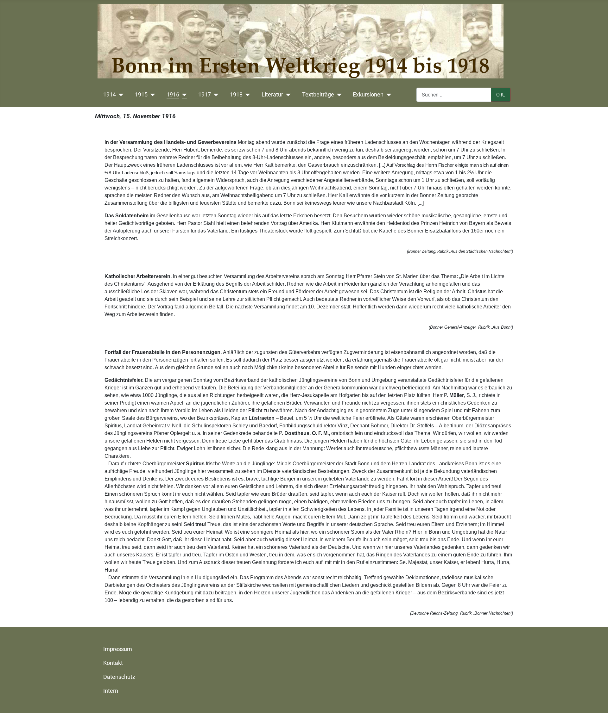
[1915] (151, 94)
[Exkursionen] (387, 94)
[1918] (246, 94)
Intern (110, 691)
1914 (109, 94)
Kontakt (113, 663)
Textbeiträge (318, 94)
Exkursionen (368, 94)
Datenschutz (119, 677)
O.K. (500, 95)
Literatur (272, 94)
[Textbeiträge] (338, 94)
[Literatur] (287, 94)
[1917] (215, 94)
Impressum (117, 649)
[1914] (120, 94)
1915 (141, 94)
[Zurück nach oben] (597, 701)
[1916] (183, 94)
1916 (173, 94)
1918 (236, 94)
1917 (204, 94)
